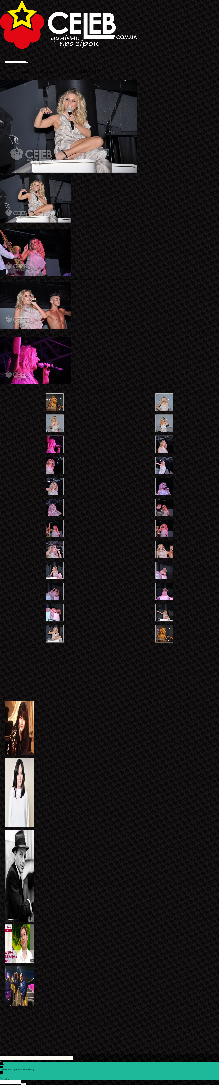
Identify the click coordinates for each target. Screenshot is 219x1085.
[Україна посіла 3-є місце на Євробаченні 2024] (19, 1005)
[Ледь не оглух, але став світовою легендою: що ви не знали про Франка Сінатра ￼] (19, 921)
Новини (44, 77)
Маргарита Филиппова (20, 77)
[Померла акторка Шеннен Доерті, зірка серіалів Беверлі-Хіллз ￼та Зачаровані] (19, 826)
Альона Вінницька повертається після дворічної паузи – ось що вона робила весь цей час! (40, 965)
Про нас (8, 60)
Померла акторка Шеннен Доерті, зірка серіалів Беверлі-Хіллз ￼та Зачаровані (35, 829)
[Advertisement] (68, 678)
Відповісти (5, 1079)
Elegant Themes (15, 1045)
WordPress (35, 1045)
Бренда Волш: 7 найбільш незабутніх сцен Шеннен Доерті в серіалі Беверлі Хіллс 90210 (39, 757)
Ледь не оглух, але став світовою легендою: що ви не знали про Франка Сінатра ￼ (37, 923)
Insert (23, 1084)
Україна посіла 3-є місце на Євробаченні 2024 (22, 1007)
